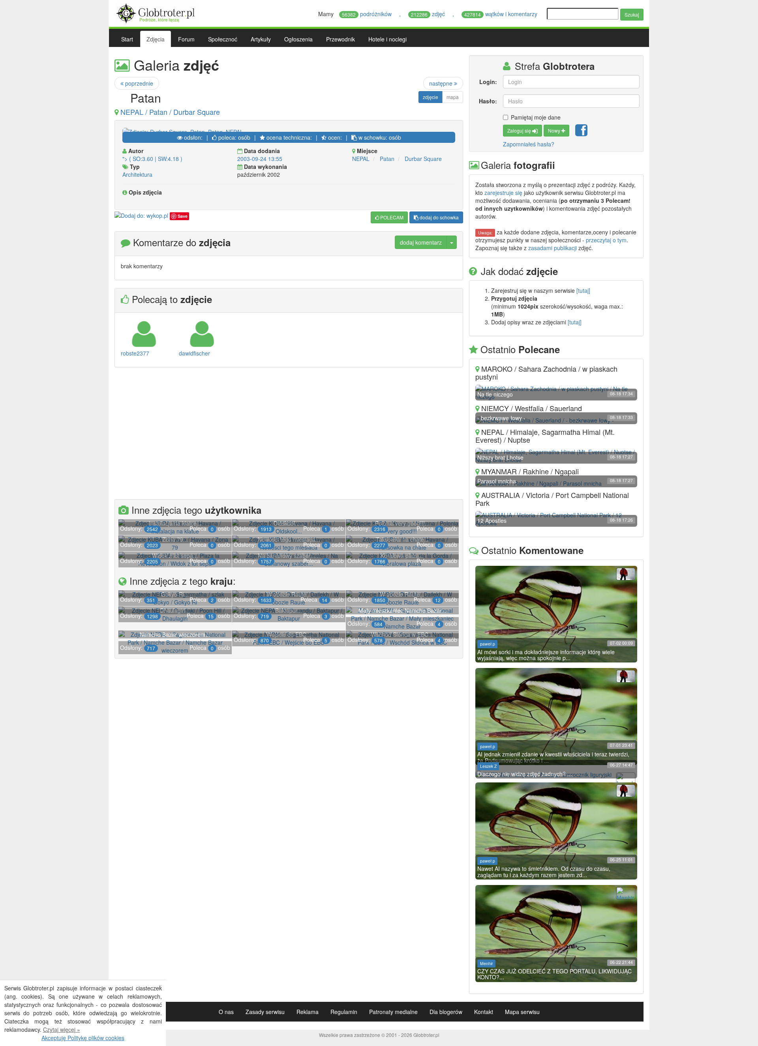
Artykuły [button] (261, 39)
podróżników (367, 14)
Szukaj (632, 14)
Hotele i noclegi (387, 39)
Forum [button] (186, 39)
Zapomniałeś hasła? (528, 144)
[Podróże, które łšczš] (156, 12)
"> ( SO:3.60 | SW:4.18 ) (152, 159)
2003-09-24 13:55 (259, 159)
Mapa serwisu (522, 1012)
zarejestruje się (503, 192)
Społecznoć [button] (222, 39)
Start (127, 39)
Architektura (137, 174)
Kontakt (483, 1012)
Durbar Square (423, 159)
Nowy (554, 130)
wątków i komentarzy (501, 14)
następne (441, 83)
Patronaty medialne (393, 1012)
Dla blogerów (446, 1012)
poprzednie (138, 83)
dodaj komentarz (421, 242)
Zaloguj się (519, 130)
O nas (226, 1012)
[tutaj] (583, 290)
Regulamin (343, 1012)
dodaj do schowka (438, 217)
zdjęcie (430, 97)
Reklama (307, 1012)
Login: (488, 82)
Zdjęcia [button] (155, 39)
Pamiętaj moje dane (536, 117)
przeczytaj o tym (606, 240)
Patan (387, 159)
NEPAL (361, 159)
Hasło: (488, 101)
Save (183, 216)
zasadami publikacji (552, 248)
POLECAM (391, 217)
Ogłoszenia (298, 39)
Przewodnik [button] (340, 39)
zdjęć (429, 14)
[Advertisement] (289, 434)
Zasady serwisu (265, 1012)
